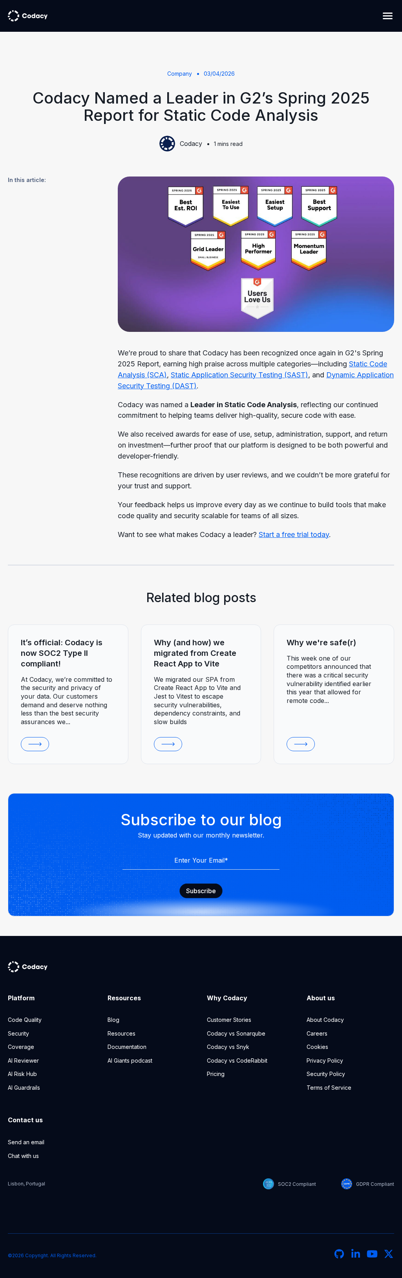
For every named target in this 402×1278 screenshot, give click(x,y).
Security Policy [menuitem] (326, 1073)
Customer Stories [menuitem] (229, 1019)
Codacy (191, 143)
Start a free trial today (294, 534)
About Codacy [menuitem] (325, 1019)
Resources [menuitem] (121, 1033)
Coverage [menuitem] (21, 1046)
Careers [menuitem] (317, 1033)
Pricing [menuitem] (216, 1073)
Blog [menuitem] (113, 1019)
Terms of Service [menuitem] (329, 1087)
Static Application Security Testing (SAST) (239, 375)
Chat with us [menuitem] (23, 1155)
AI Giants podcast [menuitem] (130, 1060)
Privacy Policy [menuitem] (325, 1060)
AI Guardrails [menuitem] (24, 1087)
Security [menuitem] (18, 1033)
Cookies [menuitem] (317, 1046)
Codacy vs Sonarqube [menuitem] (236, 1033)
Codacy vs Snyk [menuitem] (228, 1046)
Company (179, 73)
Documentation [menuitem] (127, 1046)
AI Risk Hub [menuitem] (22, 1073)
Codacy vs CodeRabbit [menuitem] (237, 1060)
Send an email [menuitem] (26, 1142)
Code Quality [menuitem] (25, 1019)
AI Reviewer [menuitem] (23, 1060)
